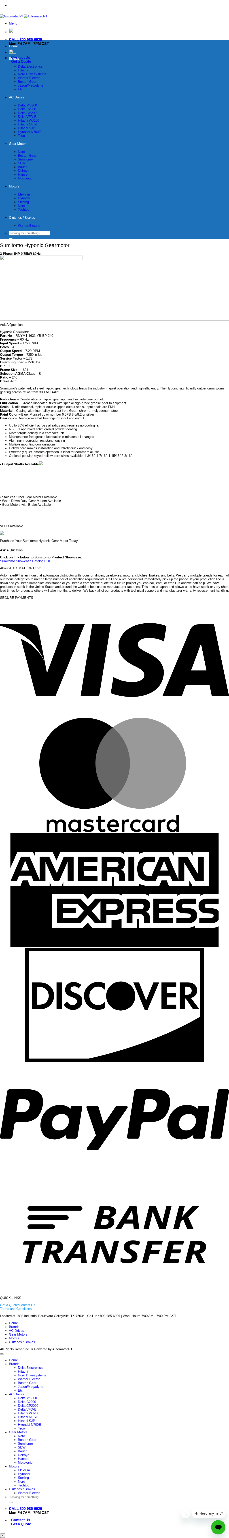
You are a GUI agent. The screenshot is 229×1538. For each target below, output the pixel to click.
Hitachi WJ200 (28, 120)
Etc (20, 89)
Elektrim (24, 194)
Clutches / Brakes (22, 217)
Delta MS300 (27, 105)
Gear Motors (18, 144)
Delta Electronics (30, 66)
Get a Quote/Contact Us (17, 1305)
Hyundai (24, 198)
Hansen (23, 174)
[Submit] (11, 238)
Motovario (25, 178)
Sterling (23, 202)
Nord (21, 152)
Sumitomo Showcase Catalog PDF (25, 561)
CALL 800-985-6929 (25, 40)
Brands (14, 58)
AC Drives (16, 97)
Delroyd (23, 171)
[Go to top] (2, 1354)
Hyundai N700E (29, 132)
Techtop (23, 209)
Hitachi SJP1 (27, 128)
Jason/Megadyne (30, 85)
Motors (14, 186)
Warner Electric (29, 78)
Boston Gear (27, 81)
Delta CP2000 (28, 113)
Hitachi (23, 70)
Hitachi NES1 (28, 124)
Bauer (22, 167)
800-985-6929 (124, 5)
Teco (21, 135)
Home (13, 46)
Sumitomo (25, 159)
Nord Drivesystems (32, 74)
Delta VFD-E (27, 117)
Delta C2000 (27, 109)
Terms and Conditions (16, 1309)
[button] (13, 23)
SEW (21, 163)
